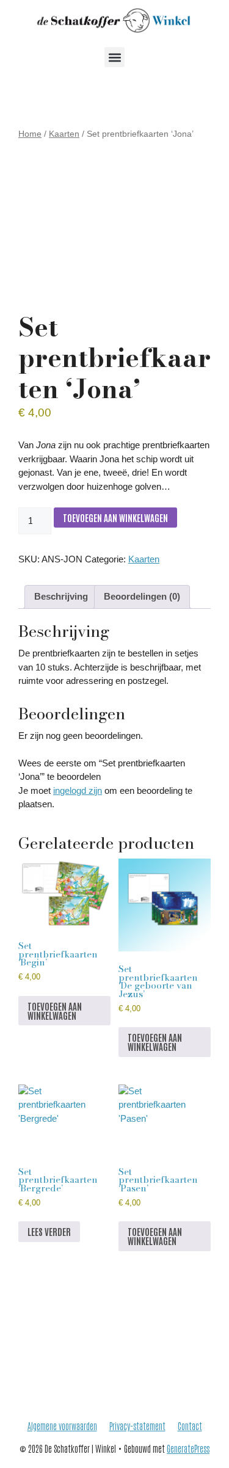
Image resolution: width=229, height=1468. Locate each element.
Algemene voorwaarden (62, 1425)
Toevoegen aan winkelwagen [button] (54, 1010)
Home (30, 134)
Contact (190, 1425)
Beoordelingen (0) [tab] (142, 596)
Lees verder (49, 1231)
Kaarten (64, 134)
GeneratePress (188, 1448)
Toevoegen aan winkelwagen (115, 517)
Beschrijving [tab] (61, 596)
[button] (114, 57)
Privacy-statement (137, 1425)
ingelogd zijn (77, 790)
